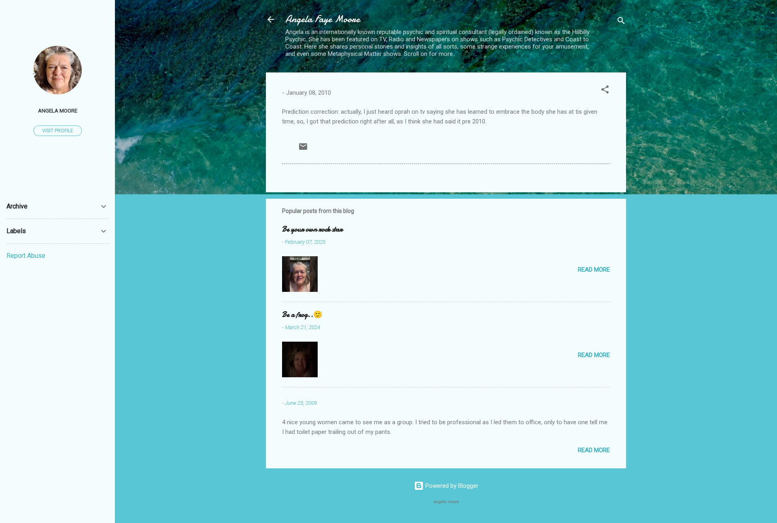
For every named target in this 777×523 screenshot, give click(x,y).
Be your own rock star (312, 229)
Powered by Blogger (451, 485)
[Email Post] (303, 149)
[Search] (621, 22)
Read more (594, 269)
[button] (605, 91)
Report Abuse (25, 255)
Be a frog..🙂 (302, 315)
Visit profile (57, 131)
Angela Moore (57, 110)
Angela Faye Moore (322, 19)
